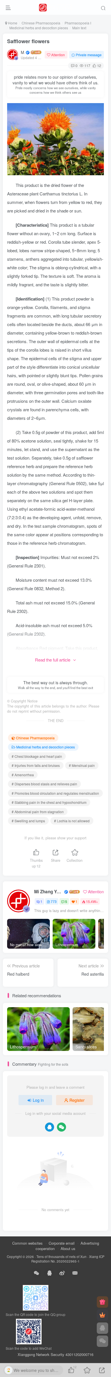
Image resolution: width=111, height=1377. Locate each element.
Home (12, 22)
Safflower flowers (28, 41)
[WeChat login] (61, 1127)
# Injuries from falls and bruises (36, 765)
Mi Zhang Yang (23, 52)
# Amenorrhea (23, 774)
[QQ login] (49, 1127)
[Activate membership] (102, 1315)
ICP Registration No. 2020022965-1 (67, 1259)
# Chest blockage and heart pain (37, 756)
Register (77, 1100)
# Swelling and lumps (28, 820)
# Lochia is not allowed (72, 820)
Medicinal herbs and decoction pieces (38, 27)
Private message (89, 54)
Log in (38, 1100)
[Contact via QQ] (102, 1328)
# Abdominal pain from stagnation (38, 811)
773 (54, 901)
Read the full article (52, 660)
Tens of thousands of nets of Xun (61, 1256)
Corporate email (62, 1243)
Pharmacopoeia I (78, 22)
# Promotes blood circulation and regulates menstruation (55, 793)
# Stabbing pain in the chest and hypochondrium (49, 802)
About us (68, 1248)
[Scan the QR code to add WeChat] (102, 1341)
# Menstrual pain (82, 765)
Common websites (27, 1243)
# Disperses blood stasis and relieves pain (44, 783)
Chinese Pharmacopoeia (41, 22)
